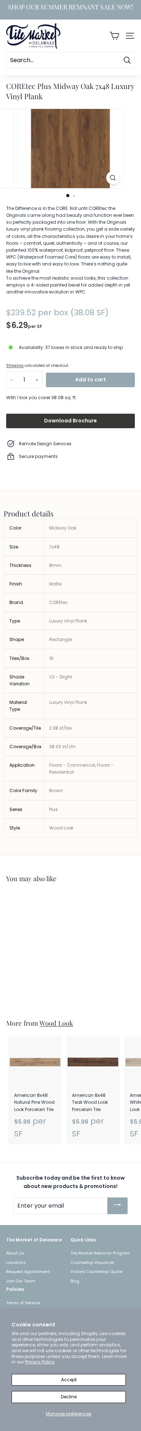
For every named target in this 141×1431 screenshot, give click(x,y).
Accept (69, 1380)
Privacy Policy (40, 1362)
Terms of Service (23, 1303)
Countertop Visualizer (92, 1262)
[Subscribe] (117, 1205)
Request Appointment (28, 1271)
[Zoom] (112, 178)
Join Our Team (20, 1281)
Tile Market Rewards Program (100, 1253)
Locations (16, 1262)
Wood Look (56, 1022)
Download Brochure (70, 420)
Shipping (15, 365)
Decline (69, 1397)
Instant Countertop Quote (96, 1271)
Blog (74, 1281)
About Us (15, 1253)
